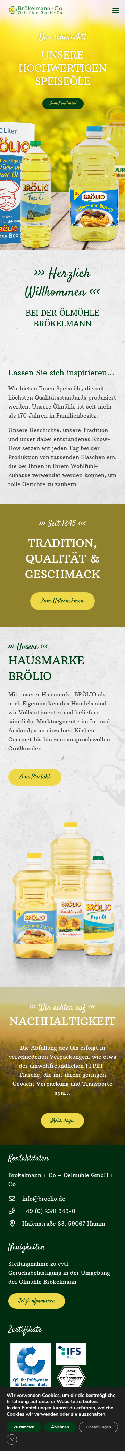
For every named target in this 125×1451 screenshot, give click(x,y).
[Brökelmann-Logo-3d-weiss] (37, 10)
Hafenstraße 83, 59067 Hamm (63, 1223)
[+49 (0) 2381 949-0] (15, 1211)
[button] (116, 10)
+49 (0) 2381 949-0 (48, 1211)
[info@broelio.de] (15, 1198)
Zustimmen (24, 1427)
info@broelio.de (43, 1198)
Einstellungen (36, 1408)
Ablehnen (60, 1427)
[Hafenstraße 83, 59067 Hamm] (15, 1223)
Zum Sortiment (63, 103)
